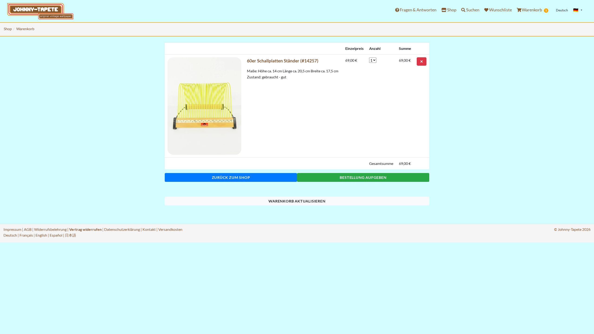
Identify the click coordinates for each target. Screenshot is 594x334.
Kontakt (149, 229)
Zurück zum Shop (231, 177)
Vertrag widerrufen (85, 229)
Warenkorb (534, 9)
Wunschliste (500, 9)
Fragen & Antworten (417, 9)
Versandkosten (170, 229)
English (41, 235)
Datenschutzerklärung (122, 229)
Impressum (12, 229)
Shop (451, 9)
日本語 (70, 235)
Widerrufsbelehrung (50, 229)
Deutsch (10, 235)
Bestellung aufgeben (363, 177)
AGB (28, 229)
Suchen (472, 9)
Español (56, 235)
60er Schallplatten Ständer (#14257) (282, 60)
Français (26, 235)
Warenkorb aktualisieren (296, 201)
